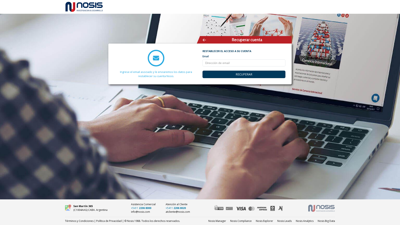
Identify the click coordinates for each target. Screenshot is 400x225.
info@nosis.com (140, 212)
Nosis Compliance (241, 221)
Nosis (326, 221)
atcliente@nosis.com (178, 212)
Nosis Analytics (305, 221)
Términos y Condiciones (79, 221)
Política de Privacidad (109, 221)
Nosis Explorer (264, 221)
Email (205, 56)
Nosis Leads (284, 221)
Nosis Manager (217, 221)
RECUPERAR (244, 74)
